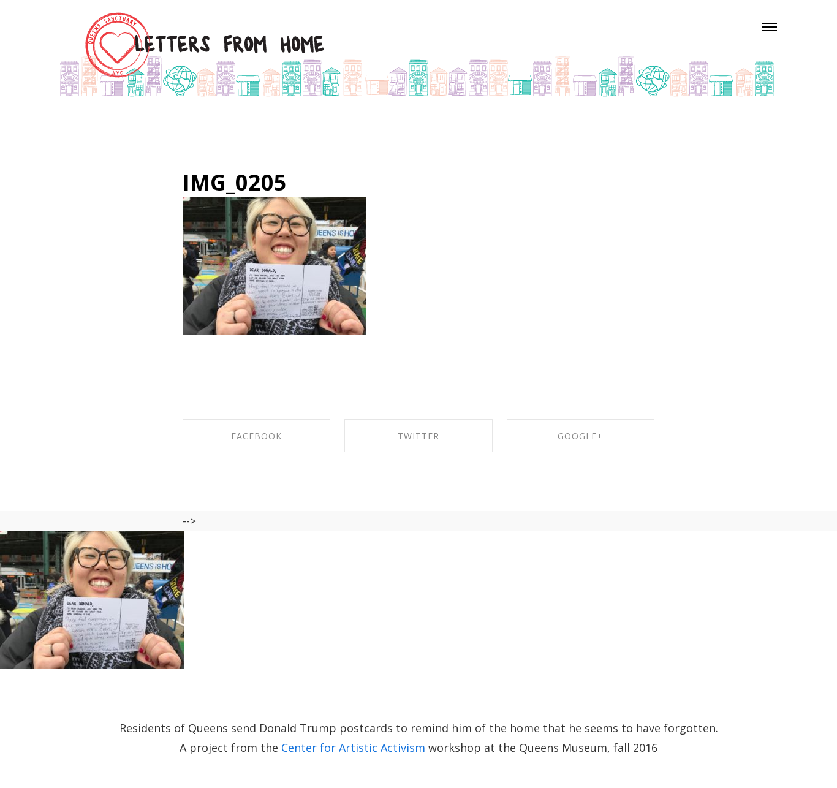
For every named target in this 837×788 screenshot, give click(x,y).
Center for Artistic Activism (354, 747)
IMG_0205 (235, 182)
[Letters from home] (417, 53)
